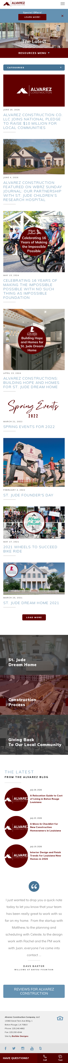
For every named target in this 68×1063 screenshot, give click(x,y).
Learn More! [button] (32, 17)
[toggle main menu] (62, 3)
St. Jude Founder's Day (28, 495)
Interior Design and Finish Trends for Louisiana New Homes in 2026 (45, 856)
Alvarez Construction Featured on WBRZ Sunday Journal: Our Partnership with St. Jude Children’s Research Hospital (32, 191)
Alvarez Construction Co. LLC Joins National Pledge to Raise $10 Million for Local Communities (33, 121)
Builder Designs (20, 1036)
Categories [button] (15, 67)
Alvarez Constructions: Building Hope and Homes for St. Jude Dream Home (31, 382)
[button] (62, 16)
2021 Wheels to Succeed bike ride (30, 549)
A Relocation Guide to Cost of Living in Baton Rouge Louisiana (46, 799)
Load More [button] (34, 617)
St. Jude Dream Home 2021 (31, 602)
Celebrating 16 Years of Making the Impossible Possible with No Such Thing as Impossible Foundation (30, 289)
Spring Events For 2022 (29, 426)
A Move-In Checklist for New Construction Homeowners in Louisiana (45, 827)
